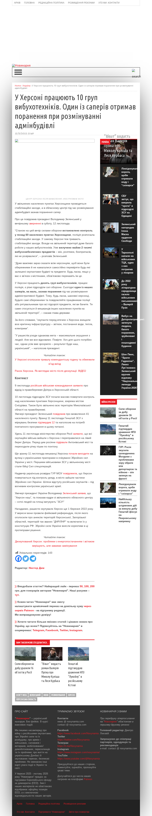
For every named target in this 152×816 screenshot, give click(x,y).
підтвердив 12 (46, 422)
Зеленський (35, 695)
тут (17, 594)
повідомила (70, 473)
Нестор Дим (36, 567)
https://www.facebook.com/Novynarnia (78, 733)
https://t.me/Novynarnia (70, 746)
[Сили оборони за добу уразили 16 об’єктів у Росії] (25, 659)
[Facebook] (18, 558)
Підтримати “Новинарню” (51, 812)
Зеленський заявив (74, 493)
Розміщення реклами (75, 803)
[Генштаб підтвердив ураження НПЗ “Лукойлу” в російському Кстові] (78, 659)
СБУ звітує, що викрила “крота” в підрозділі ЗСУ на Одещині (127, 205)
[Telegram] (33, 558)
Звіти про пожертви (79, 812)
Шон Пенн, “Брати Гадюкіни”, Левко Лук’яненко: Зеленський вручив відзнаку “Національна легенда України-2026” (129, 371)
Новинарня (22, 718)
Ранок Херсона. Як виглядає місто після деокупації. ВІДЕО (50, 370)
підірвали (61, 442)
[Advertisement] (82, 34)
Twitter (64, 630)
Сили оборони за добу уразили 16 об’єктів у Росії (24, 668)
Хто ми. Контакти (26, 812)
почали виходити (79, 453)
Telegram (38, 630)
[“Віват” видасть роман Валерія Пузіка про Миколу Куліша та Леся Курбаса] (51, 659)
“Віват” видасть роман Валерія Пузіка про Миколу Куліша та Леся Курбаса (51, 672)
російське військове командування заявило (57, 385)
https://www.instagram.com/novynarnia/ (78, 752)
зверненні (35, 223)
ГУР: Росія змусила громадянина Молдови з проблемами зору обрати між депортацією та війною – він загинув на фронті (128, 463)
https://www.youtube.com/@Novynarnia (78, 758)
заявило (78, 433)
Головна (30, 803)
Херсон (71, 695)
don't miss (21, 695)
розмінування (58, 695)
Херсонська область (26, 699)
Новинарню (110, 721)
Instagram (76, 630)
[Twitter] (25, 558)
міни (46, 695)
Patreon (88, 779)
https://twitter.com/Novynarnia (73, 739)
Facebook (52, 630)
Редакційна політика (49, 803)
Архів (19, 803)
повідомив (59, 413)
